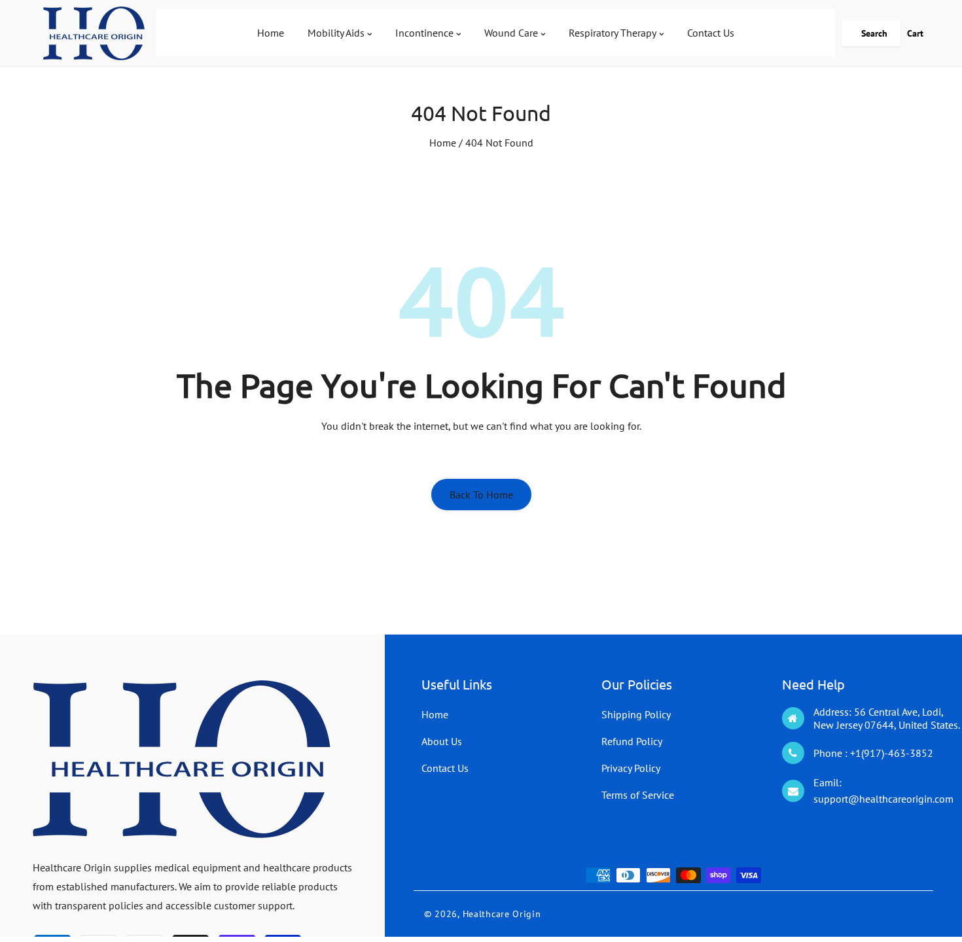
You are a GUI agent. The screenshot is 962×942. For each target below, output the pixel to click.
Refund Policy (631, 741)
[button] (871, 33)
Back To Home (481, 494)
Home (442, 142)
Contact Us (445, 768)
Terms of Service (637, 794)
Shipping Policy (636, 714)
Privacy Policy (630, 768)
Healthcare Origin (502, 914)
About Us (441, 741)
